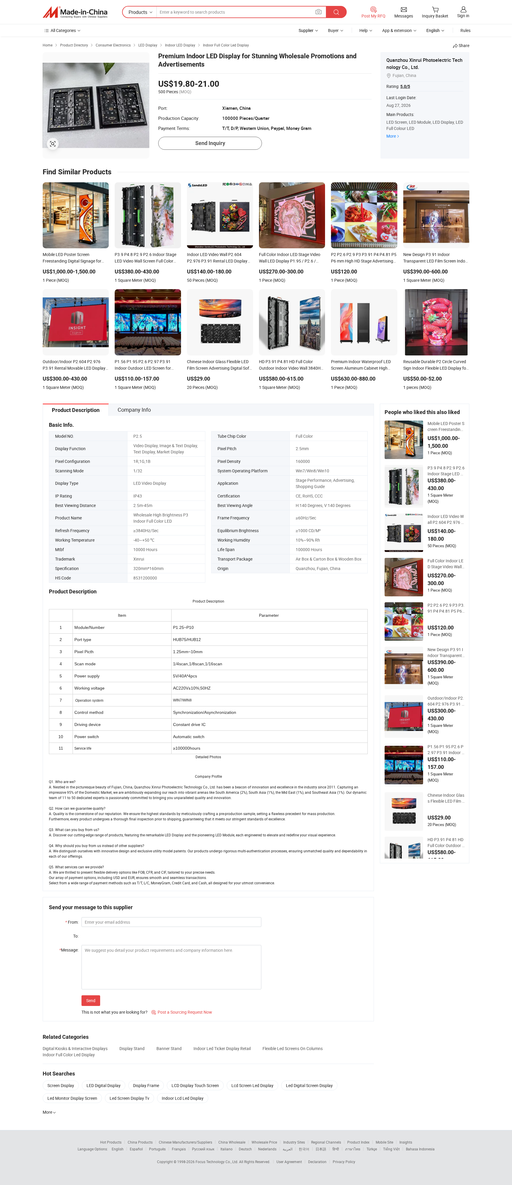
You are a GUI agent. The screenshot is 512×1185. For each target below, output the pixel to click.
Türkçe (372, 1149)
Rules (465, 30)
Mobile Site (384, 1142)
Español (136, 1149)
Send (90, 1000)
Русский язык (203, 1149)
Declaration (317, 1161)
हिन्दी (335, 1149)
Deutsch (245, 1149)
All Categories (63, 30)
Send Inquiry (210, 143)
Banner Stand (169, 1048)
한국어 (304, 1149)
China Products (140, 1142)
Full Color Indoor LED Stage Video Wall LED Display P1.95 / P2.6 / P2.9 (446, 564)
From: (72, 922)
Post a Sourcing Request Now (181, 1012)
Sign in (463, 15)
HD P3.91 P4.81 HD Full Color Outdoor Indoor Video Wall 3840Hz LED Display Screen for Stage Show (446, 843)
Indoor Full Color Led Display (69, 1054)
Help (363, 30)
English (118, 1149)
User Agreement (289, 1161)
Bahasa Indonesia (420, 1149)
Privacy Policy (344, 1161)
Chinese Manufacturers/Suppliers (185, 1142)
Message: (69, 950)
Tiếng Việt (391, 1149)
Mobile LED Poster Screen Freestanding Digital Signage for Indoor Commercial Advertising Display (446, 426)
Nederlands (267, 1149)
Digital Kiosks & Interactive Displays (75, 1048)
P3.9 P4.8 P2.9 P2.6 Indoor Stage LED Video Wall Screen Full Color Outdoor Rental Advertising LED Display (446, 471)
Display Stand (132, 1048)
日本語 (321, 1149)
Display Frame (146, 1085)
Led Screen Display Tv (129, 1098)
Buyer (333, 30)
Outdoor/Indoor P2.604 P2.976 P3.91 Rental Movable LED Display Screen (446, 701)
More (391, 136)
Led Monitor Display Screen (72, 1098)
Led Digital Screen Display (309, 1085)
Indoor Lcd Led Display (183, 1098)
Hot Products (110, 1142)
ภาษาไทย (352, 1149)
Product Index (358, 1142)
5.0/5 (405, 86)
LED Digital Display (104, 1085)
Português (157, 1149)
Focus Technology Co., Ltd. (217, 1161)
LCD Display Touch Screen (195, 1085)
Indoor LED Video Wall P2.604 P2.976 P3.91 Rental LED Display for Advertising (446, 519)
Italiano (226, 1149)
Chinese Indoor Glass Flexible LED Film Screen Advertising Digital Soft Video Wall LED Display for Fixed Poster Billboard (446, 798)
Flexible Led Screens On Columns (293, 1048)
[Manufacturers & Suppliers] (75, 12)
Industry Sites (294, 1142)
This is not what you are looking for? (114, 1012)
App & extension (397, 30)
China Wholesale (231, 1142)
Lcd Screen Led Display (252, 1085)
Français (179, 1149)
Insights (405, 1142)
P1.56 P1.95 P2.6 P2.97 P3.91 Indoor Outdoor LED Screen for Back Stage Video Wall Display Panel (446, 750)
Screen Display (60, 1085)
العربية (287, 1149)
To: (76, 936)
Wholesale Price (264, 1142)
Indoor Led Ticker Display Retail (222, 1048)
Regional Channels (326, 1142)
